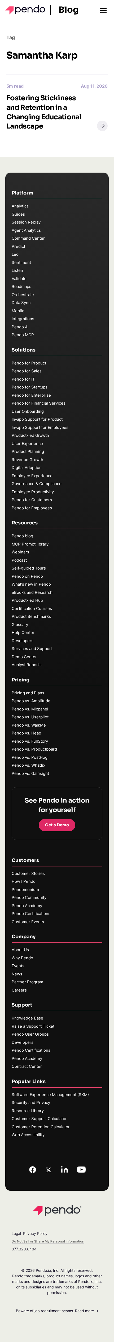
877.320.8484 (24, 1249)
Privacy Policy (35, 1233)
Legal (16, 1233)
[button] (102, 126)
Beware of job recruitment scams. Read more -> (57, 1310)
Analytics (20, 205)
